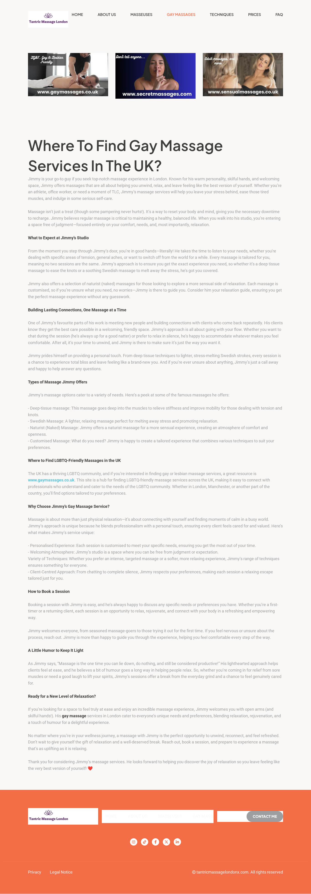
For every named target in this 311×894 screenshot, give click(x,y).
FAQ (279, 14)
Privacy (34, 872)
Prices (254, 14)
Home (77, 14)
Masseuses (141, 14)
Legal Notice (61, 872)
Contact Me (265, 816)
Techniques (222, 14)
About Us (107, 14)
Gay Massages (181, 14)
